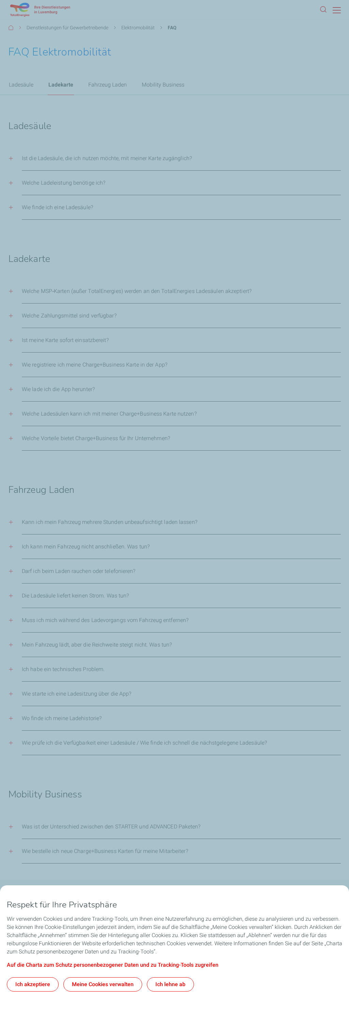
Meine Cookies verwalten (103, 984)
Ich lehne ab (170, 984)
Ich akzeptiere (32, 984)
